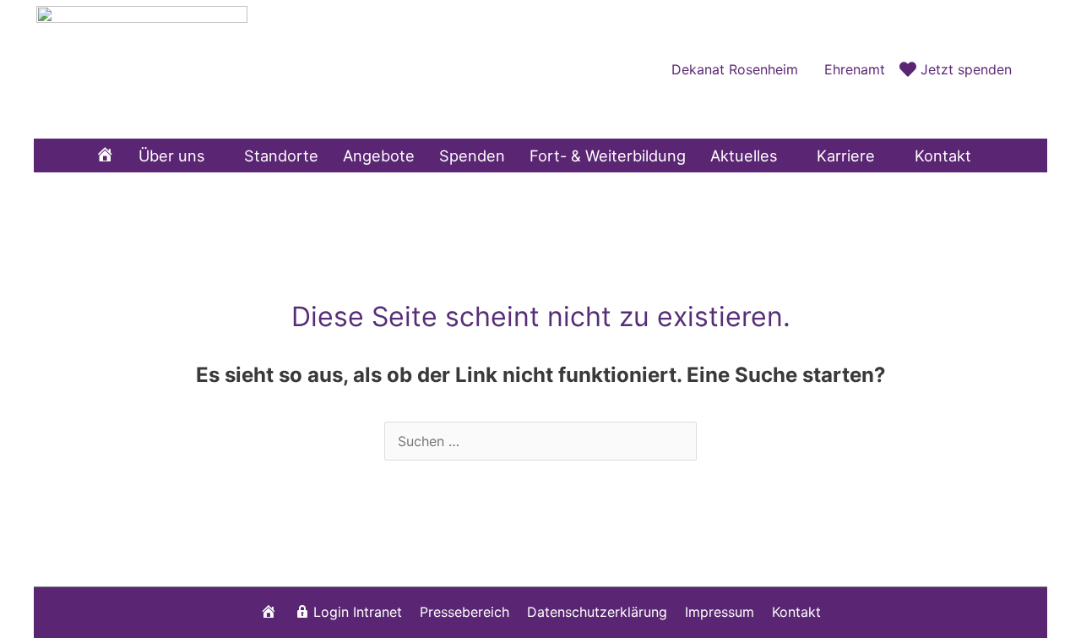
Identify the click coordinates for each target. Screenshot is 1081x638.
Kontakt (796, 611)
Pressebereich (464, 611)
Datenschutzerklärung (597, 611)
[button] (1029, 68)
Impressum (719, 611)
